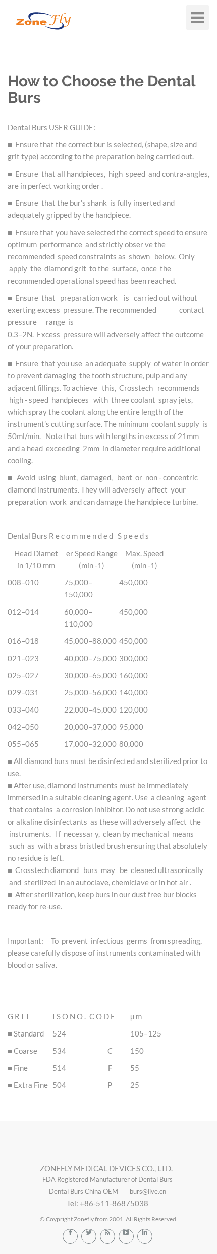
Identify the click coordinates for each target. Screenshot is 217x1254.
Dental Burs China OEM (83, 1191)
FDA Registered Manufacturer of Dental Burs (107, 1179)
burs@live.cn (148, 1191)
